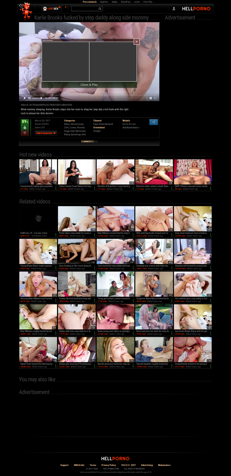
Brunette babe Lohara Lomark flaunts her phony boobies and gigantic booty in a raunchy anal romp (154, 186)
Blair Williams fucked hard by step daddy (116, 233)
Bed (83, 134)
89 (24, 123)
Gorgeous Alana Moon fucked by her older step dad (154, 298)
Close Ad (137, 42)
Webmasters (164, 465)
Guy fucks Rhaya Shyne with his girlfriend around (193, 331)
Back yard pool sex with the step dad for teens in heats (154, 331)
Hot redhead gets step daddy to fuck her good (193, 298)
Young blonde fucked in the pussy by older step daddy (193, 363)
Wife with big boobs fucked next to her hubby (154, 233)
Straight (97, 131)
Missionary (80, 131)
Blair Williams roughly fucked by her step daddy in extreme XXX (38, 331)
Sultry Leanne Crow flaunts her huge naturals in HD (77, 186)
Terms (93, 465)
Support (64, 465)
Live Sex (51, 9)
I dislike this (25, 133)
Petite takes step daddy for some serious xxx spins (77, 233)
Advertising (147, 465)
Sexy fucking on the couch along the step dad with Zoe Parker (77, 265)
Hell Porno (25, 12)
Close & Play (89, 84)
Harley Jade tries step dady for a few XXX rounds (77, 331)
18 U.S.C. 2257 (128, 465)
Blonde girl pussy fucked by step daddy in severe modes (116, 363)
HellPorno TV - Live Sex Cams (33, 233)
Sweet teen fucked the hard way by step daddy (38, 363)
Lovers (73, 127)
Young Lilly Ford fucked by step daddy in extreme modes (77, 298)
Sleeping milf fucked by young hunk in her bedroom (193, 265)
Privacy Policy (109, 465)
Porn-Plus (147, 1)
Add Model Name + (131, 127)
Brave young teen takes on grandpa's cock (116, 331)
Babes (67, 124)
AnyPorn (104, 1)
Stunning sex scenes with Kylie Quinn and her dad (154, 265)
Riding (67, 134)
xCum (137, 1)
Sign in (174, 8)
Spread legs (76, 134)
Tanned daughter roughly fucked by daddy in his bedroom (154, 363)
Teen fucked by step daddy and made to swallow (116, 265)
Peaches (81, 127)
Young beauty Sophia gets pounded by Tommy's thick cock (38, 186)
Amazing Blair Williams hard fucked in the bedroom (38, 298)
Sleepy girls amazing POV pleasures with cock (77, 363)
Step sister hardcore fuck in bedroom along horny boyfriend (193, 233)
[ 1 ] (89, 141)
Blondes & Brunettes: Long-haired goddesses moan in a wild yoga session (116, 186)
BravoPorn (126, 1)
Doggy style (69, 131)
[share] (153, 122)
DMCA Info (79, 465)
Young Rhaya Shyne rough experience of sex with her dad (38, 265)
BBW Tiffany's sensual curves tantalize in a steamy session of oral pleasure (193, 186)
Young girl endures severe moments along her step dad (116, 298)
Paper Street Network (103, 124)
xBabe (114, 1)
